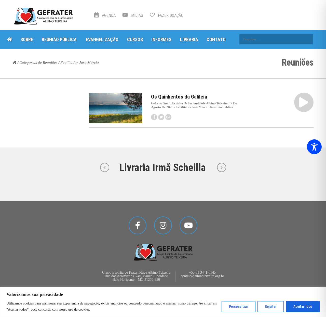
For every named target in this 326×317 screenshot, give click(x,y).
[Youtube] (188, 225)
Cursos (135, 39)
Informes (161, 39)
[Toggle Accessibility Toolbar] (314, 147)
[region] (163, 302)
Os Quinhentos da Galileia (179, 97)
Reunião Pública (59, 39)
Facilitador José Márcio (192, 107)
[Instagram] (163, 225)
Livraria (189, 39)
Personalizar (238, 306)
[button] (304, 102)
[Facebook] (137, 225)
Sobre (26, 39)
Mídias (136, 15)
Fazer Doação (170, 15)
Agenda (108, 15)
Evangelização (102, 39)
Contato (216, 39)
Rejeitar (271, 306)
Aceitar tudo (302, 306)
